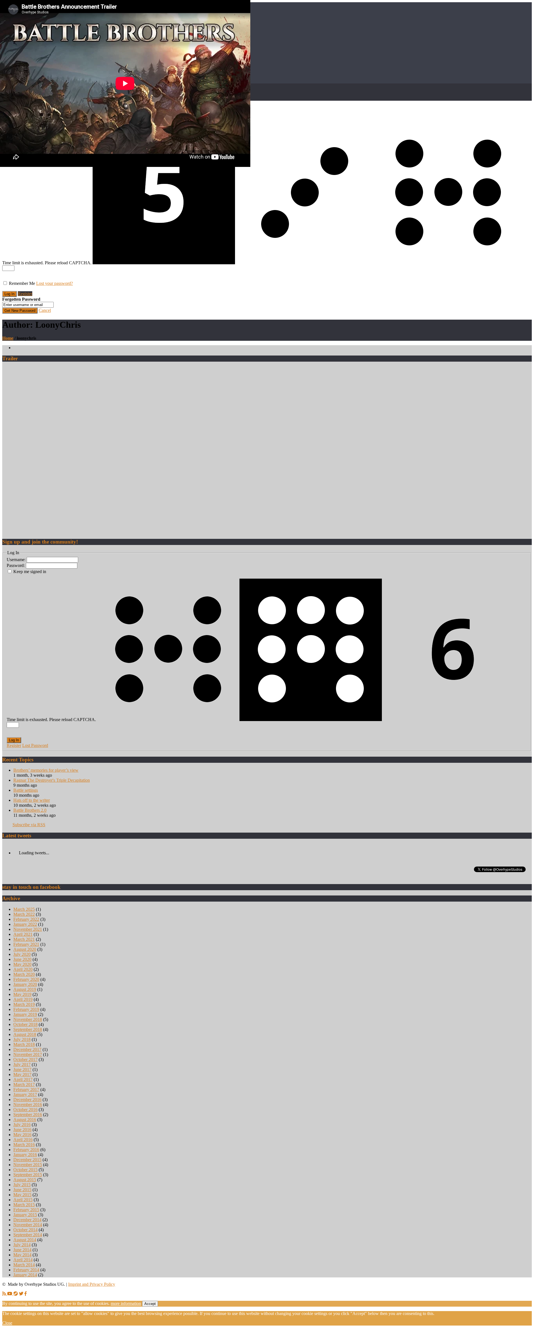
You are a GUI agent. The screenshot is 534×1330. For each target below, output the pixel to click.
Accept (150, 1304)
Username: (17, 559)
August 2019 (24, 989)
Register (25, 293)
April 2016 (23, 1139)
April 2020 (23, 969)
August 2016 (24, 1119)
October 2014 (25, 1229)
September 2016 (27, 1114)
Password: (16, 565)
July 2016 (22, 1124)
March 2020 (24, 974)
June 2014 (22, 1249)
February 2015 (26, 1209)
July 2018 (22, 1039)
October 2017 (25, 1059)
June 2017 (22, 1069)
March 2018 (24, 1044)
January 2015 (25, 1214)
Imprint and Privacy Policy (91, 1284)
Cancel (45, 310)
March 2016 (24, 1144)
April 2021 (23, 934)
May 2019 (22, 994)
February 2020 (26, 979)
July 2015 (22, 1184)
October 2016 (25, 1109)
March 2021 (24, 939)
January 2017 (25, 1094)
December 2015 (27, 1159)
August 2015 (24, 1179)
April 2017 (23, 1079)
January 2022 (25, 924)
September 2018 (27, 1029)
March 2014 (24, 1264)
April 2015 (23, 1199)
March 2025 (24, 909)
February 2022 (26, 919)
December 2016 (27, 1099)
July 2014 (22, 1244)
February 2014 (26, 1269)
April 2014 (23, 1259)
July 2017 (22, 1064)
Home (7, 338)
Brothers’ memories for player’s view (45, 770)
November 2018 (27, 1019)
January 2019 (25, 1014)
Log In (14, 740)
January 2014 (25, 1274)
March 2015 (24, 1204)
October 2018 (25, 1024)
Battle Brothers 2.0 (29, 810)
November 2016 (27, 1104)
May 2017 (22, 1074)
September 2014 (27, 1234)
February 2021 (26, 944)
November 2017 (27, 1054)
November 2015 (27, 1164)
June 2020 (22, 959)
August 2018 (24, 1034)
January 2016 (25, 1154)
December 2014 (27, 1219)
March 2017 (24, 1084)
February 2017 (26, 1089)
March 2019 (24, 1004)
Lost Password (35, 745)
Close (7, 1323)
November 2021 (27, 929)
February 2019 (26, 1009)
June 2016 (22, 1129)
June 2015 (22, 1189)
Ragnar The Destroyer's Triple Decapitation (51, 780)
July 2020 (22, 954)
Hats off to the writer (31, 800)
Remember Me (22, 283)
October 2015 (25, 1169)
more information (126, 1303)
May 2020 (22, 964)
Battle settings (25, 790)
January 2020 (25, 984)
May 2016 (22, 1134)
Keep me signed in (29, 571)
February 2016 (26, 1149)
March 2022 (24, 914)
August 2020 (24, 949)
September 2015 (27, 1174)
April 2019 (23, 999)
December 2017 (27, 1049)
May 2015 (22, 1194)
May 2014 (22, 1254)
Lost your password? (54, 283)
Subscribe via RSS (29, 824)
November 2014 (27, 1224)
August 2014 (24, 1239)
